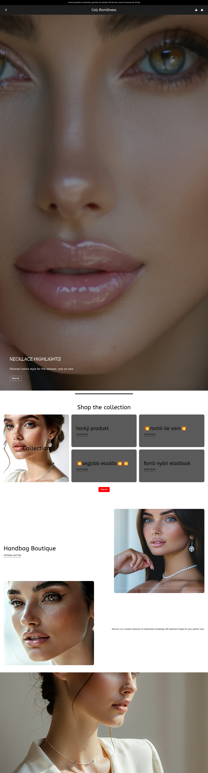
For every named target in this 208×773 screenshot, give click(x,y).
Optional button (12, 555)
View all (104, 489)
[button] (47, 9)
